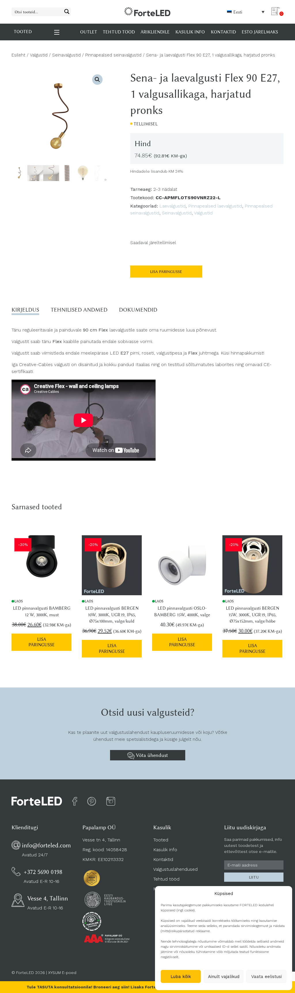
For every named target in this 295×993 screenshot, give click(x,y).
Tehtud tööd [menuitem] (119, 32)
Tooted (160, 840)
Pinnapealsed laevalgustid (215, 206)
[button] (97, 79)
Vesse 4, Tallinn (47, 898)
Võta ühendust (151, 755)
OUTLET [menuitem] (88, 32)
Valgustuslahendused (175, 869)
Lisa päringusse (166, 271)
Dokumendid (138, 309)
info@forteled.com (46, 845)
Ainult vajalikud (223, 976)
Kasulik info (165, 849)
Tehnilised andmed (79, 309)
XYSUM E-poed (62, 972)
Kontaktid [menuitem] (223, 32)
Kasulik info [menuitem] (190, 32)
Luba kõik (181, 976)
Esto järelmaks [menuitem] (260, 32)
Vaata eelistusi (266, 976)
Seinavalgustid (66, 55)
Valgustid (39, 55)
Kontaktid (163, 859)
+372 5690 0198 (43, 871)
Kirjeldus (25, 309)
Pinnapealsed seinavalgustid (113, 55)
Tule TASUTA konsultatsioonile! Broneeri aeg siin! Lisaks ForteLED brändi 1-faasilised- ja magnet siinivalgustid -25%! (148, 987)
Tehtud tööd (166, 879)
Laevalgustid (172, 206)
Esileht (18, 55)
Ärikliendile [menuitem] (155, 32)
